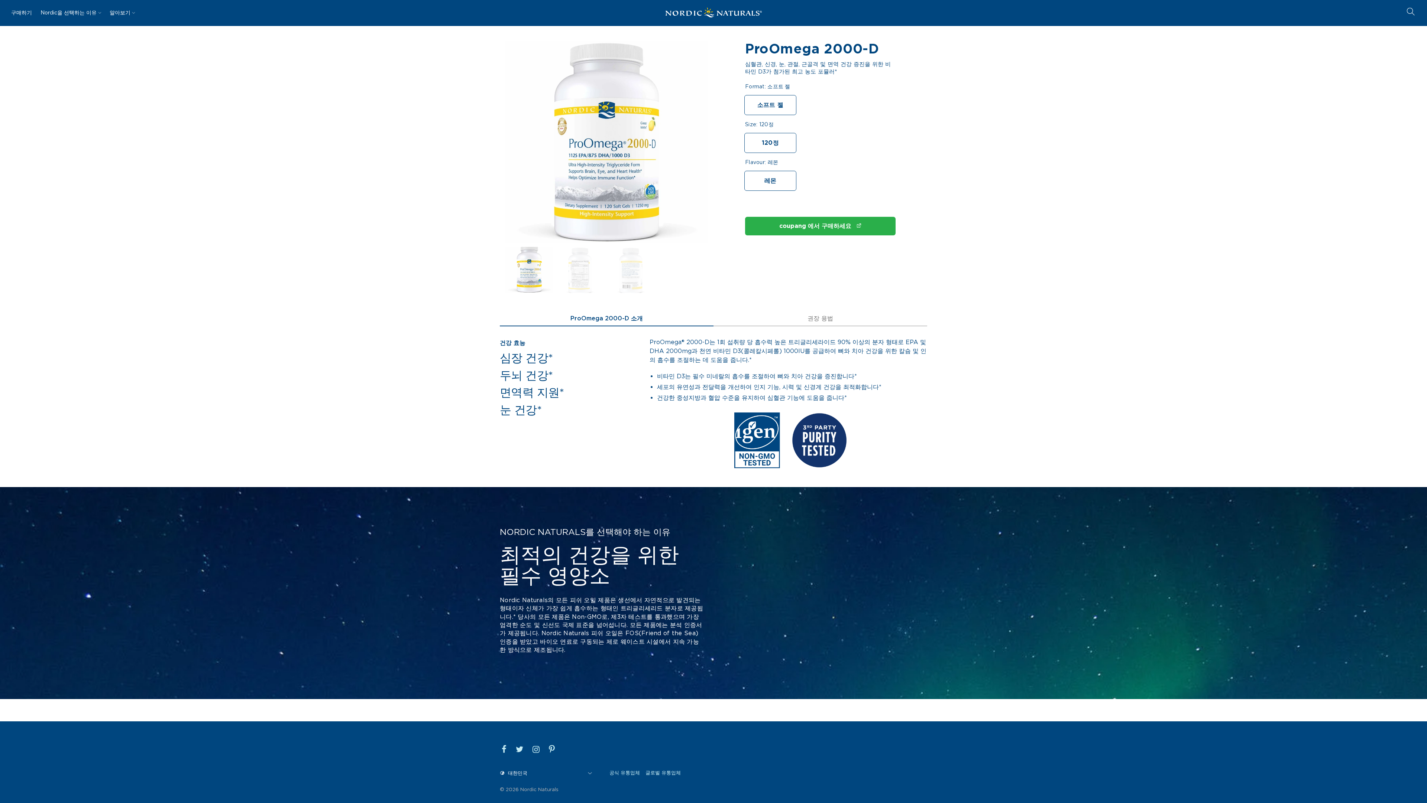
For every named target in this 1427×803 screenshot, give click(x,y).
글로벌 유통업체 (663, 773)
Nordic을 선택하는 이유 (69, 13)
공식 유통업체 (624, 773)
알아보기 (120, 13)
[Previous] (522, 146)
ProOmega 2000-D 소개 (606, 318)
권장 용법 (820, 318)
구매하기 (21, 13)
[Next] (690, 146)
